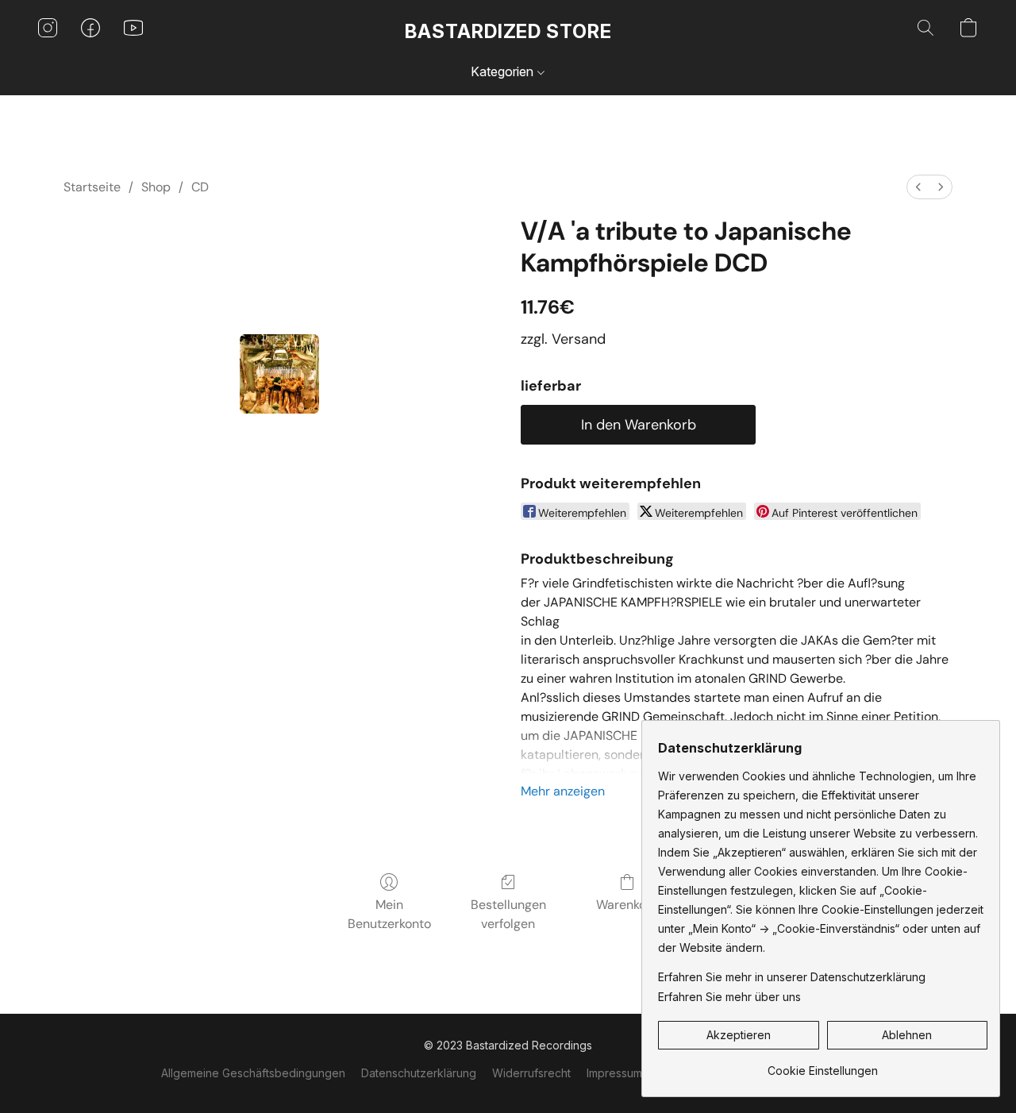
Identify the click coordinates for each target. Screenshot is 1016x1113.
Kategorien (504, 71)
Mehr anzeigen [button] (563, 791)
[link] (822, 1064)
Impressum (614, 1073)
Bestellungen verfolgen (508, 914)
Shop (156, 187)
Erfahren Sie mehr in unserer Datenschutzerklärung (792, 977)
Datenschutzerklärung (418, 1073)
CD (200, 187)
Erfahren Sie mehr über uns (729, 996)
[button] (508, 32)
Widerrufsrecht (531, 1073)
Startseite (92, 187)
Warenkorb (627, 904)
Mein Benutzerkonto (389, 914)
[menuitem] (918, 186)
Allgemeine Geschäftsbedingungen (253, 1073)
